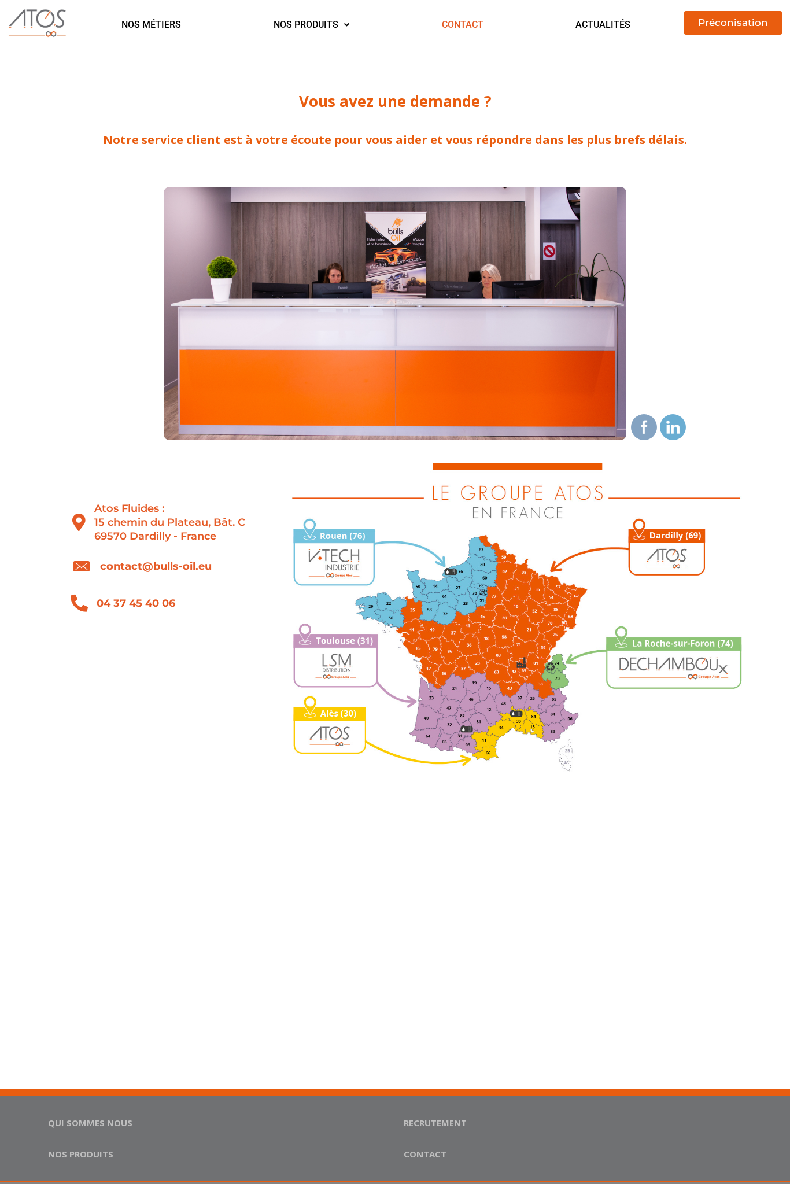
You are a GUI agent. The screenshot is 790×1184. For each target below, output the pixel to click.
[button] (311, 25)
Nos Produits (306, 24)
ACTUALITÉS (602, 24)
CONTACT (462, 24)
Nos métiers (151, 24)
